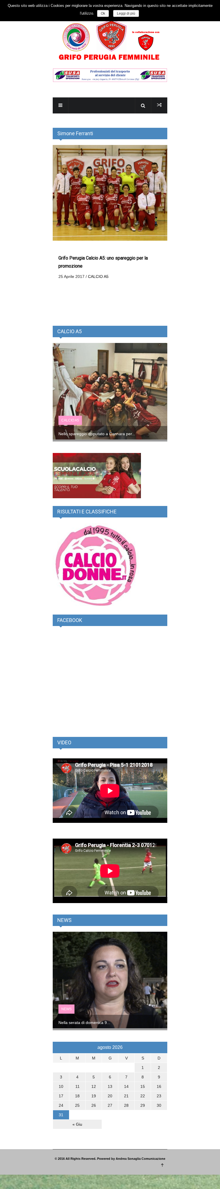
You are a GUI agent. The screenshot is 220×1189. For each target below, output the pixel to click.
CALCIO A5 (98, 276)
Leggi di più (126, 13)
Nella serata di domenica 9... (84, 1022)
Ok (103, 13)
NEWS (66, 1009)
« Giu (77, 1124)
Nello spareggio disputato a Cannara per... (96, 433)
